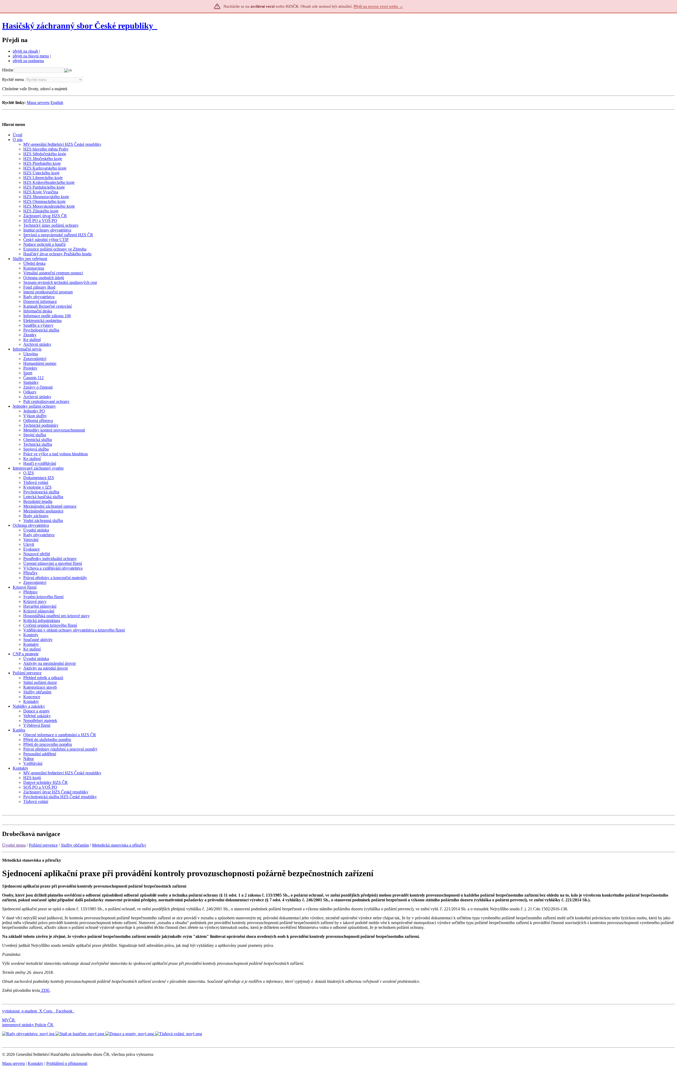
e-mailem (29, 1011)
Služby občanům (75, 845)
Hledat (7, 70)
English (57, 102)
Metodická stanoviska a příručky (119, 845)
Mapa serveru (38, 102)
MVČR (8, 1020)
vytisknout (11, 1011)
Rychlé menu (13, 79)
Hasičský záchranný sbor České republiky (77, 25)
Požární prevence (43, 845)
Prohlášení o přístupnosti (66, 1063)
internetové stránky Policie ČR (27, 1025)
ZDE (45, 990)
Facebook (65, 1011)
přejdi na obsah (25, 51)
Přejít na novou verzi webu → (378, 6)
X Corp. (46, 1011)
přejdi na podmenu (28, 60)
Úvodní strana (14, 845)
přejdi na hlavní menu (31, 56)
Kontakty (35, 1063)
